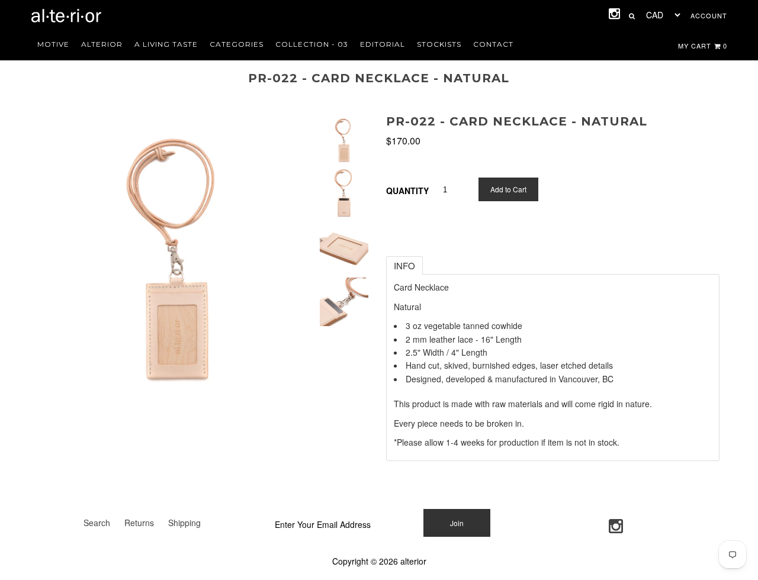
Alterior (102, 44)
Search (96, 523)
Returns (139, 523)
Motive (53, 44)
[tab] (404, 265)
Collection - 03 (311, 44)
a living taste (166, 44)
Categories (237, 44)
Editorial (382, 44)
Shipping (184, 523)
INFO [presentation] (404, 265)
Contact (493, 44)
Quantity (407, 190)
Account (708, 15)
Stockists (439, 44)
